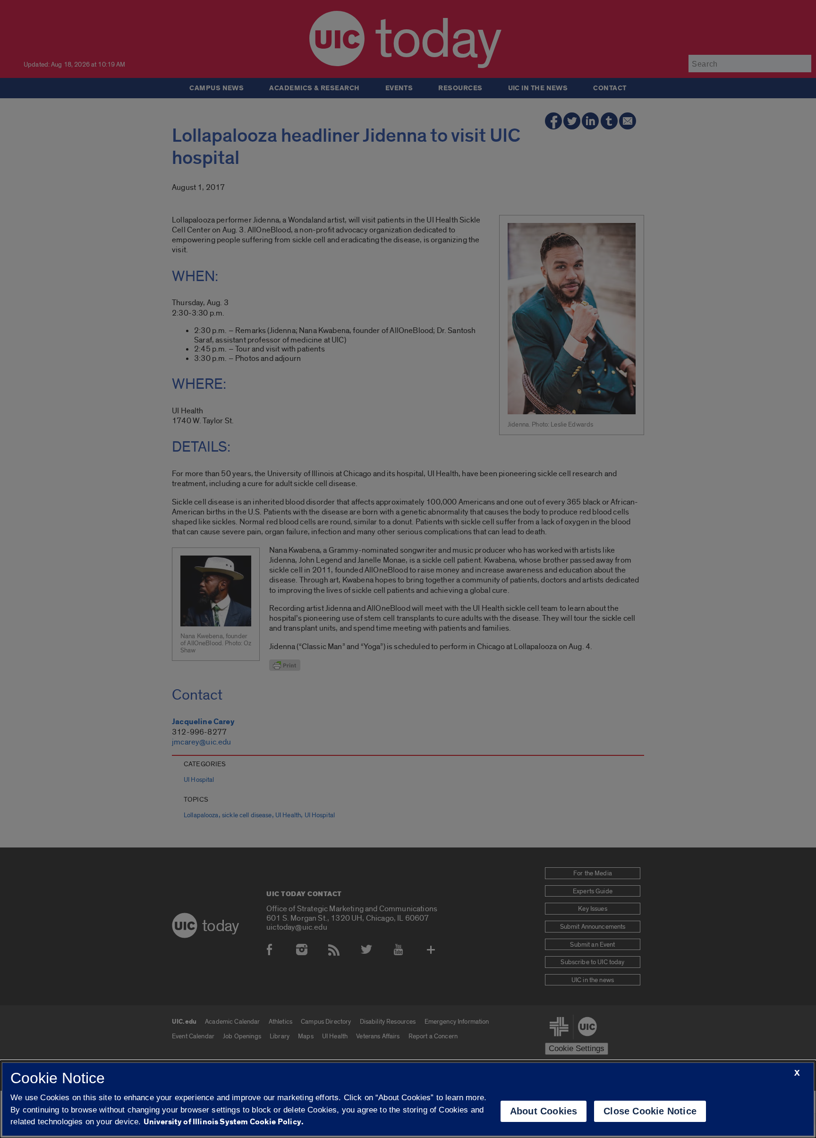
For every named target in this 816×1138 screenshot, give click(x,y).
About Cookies (544, 1111)
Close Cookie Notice (650, 1111)
